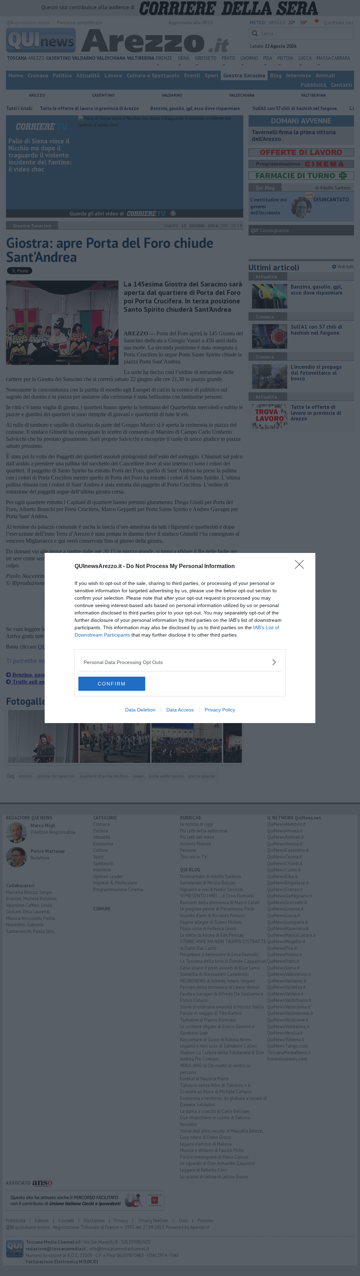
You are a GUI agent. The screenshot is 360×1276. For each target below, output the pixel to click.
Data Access (180, 710)
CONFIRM (112, 684)
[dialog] (180, 638)
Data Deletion (140, 710)
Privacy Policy (220, 710)
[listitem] (180, 662)
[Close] (301, 566)
